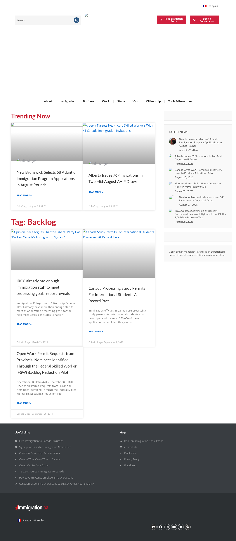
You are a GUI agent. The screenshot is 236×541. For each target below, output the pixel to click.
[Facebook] (160, 527)
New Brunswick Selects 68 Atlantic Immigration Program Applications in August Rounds (46, 178)
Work (106, 101)
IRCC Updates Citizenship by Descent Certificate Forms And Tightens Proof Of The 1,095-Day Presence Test (200, 214)
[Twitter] (181, 527)
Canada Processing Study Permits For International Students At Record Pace (116, 294)
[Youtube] (174, 527)
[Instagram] (167, 527)
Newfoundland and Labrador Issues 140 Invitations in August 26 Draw (201, 198)
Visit (135, 101)
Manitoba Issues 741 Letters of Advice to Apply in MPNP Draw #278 (198, 185)
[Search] (76, 20)
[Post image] (172, 141)
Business (88, 101)
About (48, 101)
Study (121, 101)
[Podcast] (188, 527)
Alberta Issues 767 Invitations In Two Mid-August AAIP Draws (199, 157)
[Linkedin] (154, 527)
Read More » (24, 195)
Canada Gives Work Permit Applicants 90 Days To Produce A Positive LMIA (198, 171)
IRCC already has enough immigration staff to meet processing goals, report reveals (43, 287)
